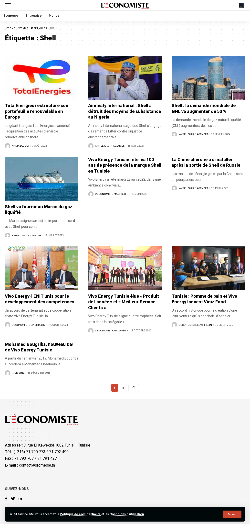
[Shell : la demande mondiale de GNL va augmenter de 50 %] (208, 78)
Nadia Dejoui (20, 145)
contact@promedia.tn (37, 465)
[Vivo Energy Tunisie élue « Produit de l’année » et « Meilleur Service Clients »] (125, 268)
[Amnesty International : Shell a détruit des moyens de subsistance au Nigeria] (125, 78)
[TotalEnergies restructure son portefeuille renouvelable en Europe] (41, 78)
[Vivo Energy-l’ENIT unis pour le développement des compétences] (41, 268)
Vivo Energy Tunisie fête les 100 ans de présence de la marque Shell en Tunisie (124, 165)
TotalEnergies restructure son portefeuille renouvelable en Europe (36, 111)
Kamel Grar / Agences (110, 145)
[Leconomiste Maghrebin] (125, 5)
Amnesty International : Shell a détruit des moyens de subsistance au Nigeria (124, 111)
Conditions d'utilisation (127, 514)
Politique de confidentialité (80, 514)
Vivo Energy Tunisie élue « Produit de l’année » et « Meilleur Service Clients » (123, 302)
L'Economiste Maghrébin (111, 194)
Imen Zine (18, 372)
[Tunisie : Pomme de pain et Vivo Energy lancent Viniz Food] (208, 268)
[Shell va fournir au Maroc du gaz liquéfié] (41, 179)
